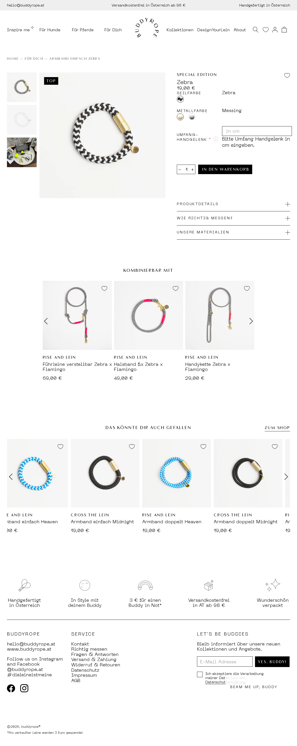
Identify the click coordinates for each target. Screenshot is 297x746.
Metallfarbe (192, 111)
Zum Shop (277, 428)
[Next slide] (249, 321)
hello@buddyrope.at (25, 5)
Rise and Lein (59, 357)
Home (13, 59)
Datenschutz (85, 670)
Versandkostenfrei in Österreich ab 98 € (149, 5)
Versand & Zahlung (93, 659)
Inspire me (18, 29)
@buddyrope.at (25, 669)
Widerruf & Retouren (95, 665)
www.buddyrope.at (29, 649)
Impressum (84, 675)
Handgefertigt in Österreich (264, 5)
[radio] (180, 99)
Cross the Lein (78, 515)
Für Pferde (83, 29)
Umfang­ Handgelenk (194, 137)
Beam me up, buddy (254, 687)
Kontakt (80, 644)
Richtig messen (89, 649)
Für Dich (113, 29)
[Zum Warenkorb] (284, 29)
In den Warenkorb (225, 169)
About (240, 29)
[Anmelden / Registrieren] (275, 29)
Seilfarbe (189, 93)
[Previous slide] (12, 477)
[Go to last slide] (47, 321)
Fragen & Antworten (95, 654)
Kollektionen (180, 29)
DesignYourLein (213, 29)
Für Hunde (50, 29)
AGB (76, 680)
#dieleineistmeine (29, 674)
